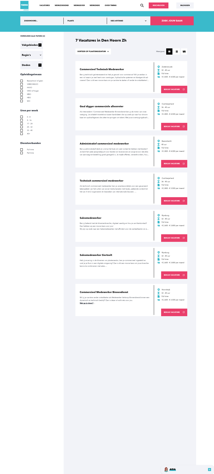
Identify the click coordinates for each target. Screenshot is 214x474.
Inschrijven (158, 5)
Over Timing (111, 5)
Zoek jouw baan (172, 20)
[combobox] (85, 20)
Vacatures (45, 5)
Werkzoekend (62, 5)
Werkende (95, 5)
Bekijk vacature (172, 89)
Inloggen (185, 5)
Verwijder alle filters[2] (32, 36)
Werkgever (79, 5)
